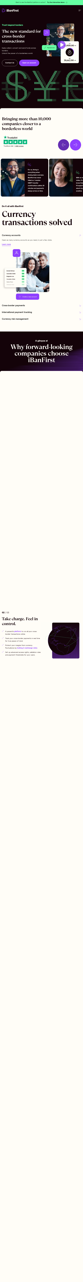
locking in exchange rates (27, 648)
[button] (41, 235)
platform (17, 631)
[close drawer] (80, 10)
